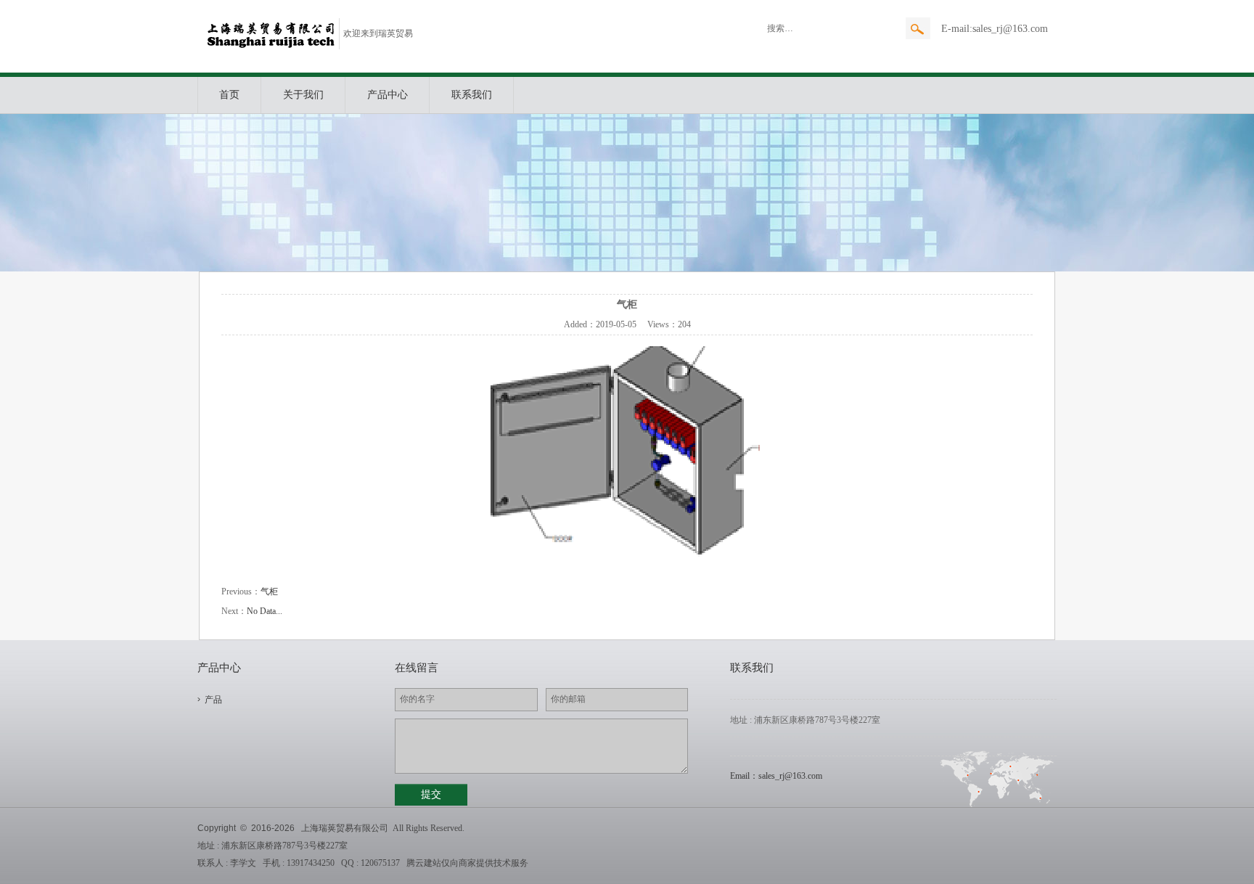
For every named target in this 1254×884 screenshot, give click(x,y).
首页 (229, 94)
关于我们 (303, 94)
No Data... (264, 611)
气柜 (269, 591)
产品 (213, 700)
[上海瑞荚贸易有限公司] (270, 46)
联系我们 (471, 94)
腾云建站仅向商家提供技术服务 (467, 863)
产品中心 (387, 94)
